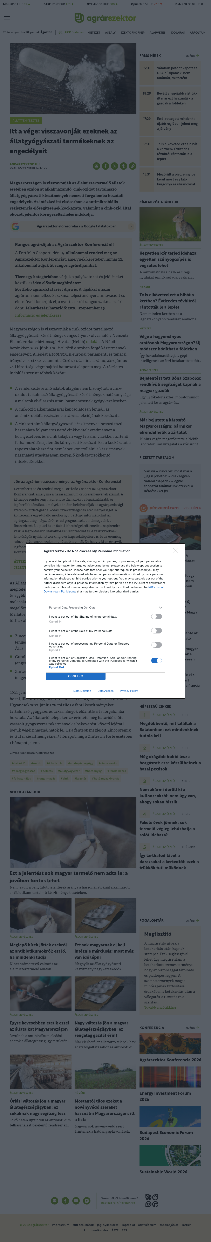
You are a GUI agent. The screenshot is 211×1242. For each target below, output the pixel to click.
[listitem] (105, 607)
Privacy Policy (129, 690)
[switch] (156, 616)
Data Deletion (82, 690)
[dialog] (105, 621)
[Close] (177, 551)
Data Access (105, 690)
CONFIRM (75, 676)
